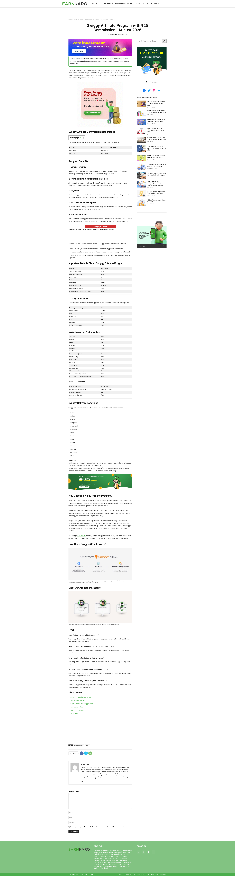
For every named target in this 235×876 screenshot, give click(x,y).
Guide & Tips (154, 874)
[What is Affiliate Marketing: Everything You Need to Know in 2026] (141, 148)
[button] (170, 4)
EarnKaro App (163, 874)
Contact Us (128, 874)
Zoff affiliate (74, 713)
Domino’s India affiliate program (80, 697)
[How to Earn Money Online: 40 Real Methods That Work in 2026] (141, 158)
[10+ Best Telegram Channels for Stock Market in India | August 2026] (141, 175)
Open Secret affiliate (76, 707)
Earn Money (107, 3)
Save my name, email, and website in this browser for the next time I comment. (97, 827)
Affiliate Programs (78, 19)
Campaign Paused (100, 227)
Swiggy (87, 745)
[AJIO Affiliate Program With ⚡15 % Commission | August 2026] (141, 130)
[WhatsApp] (90, 753)
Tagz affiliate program (77, 700)
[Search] (164, 41)
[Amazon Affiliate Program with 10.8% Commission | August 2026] (141, 104)
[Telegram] (148, 852)
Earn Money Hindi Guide (123, 3)
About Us (121, 874)
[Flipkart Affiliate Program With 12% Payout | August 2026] (141, 122)
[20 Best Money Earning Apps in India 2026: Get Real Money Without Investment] (141, 166)
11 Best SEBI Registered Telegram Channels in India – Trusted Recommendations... (155, 183)
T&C (148, 874)
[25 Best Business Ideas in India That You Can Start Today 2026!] (141, 193)
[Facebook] (82, 753)
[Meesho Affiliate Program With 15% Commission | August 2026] (141, 140)
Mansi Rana (113, 34)
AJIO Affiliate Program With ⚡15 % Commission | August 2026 (155, 130)
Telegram (153, 3)
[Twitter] (86, 753)
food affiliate (81, 536)
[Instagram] (143, 852)
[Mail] (82, 782)
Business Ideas (141, 3)
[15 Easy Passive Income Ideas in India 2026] (141, 202)
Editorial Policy (141, 874)
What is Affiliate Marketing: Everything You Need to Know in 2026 (156, 148)
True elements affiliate (77, 710)
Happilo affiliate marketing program (81, 704)
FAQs (134, 874)
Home (70, 19)
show (81, 138)
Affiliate (95, 3)
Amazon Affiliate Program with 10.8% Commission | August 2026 (156, 103)
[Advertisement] (117, 14)
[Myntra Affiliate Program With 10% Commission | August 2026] (141, 113)
